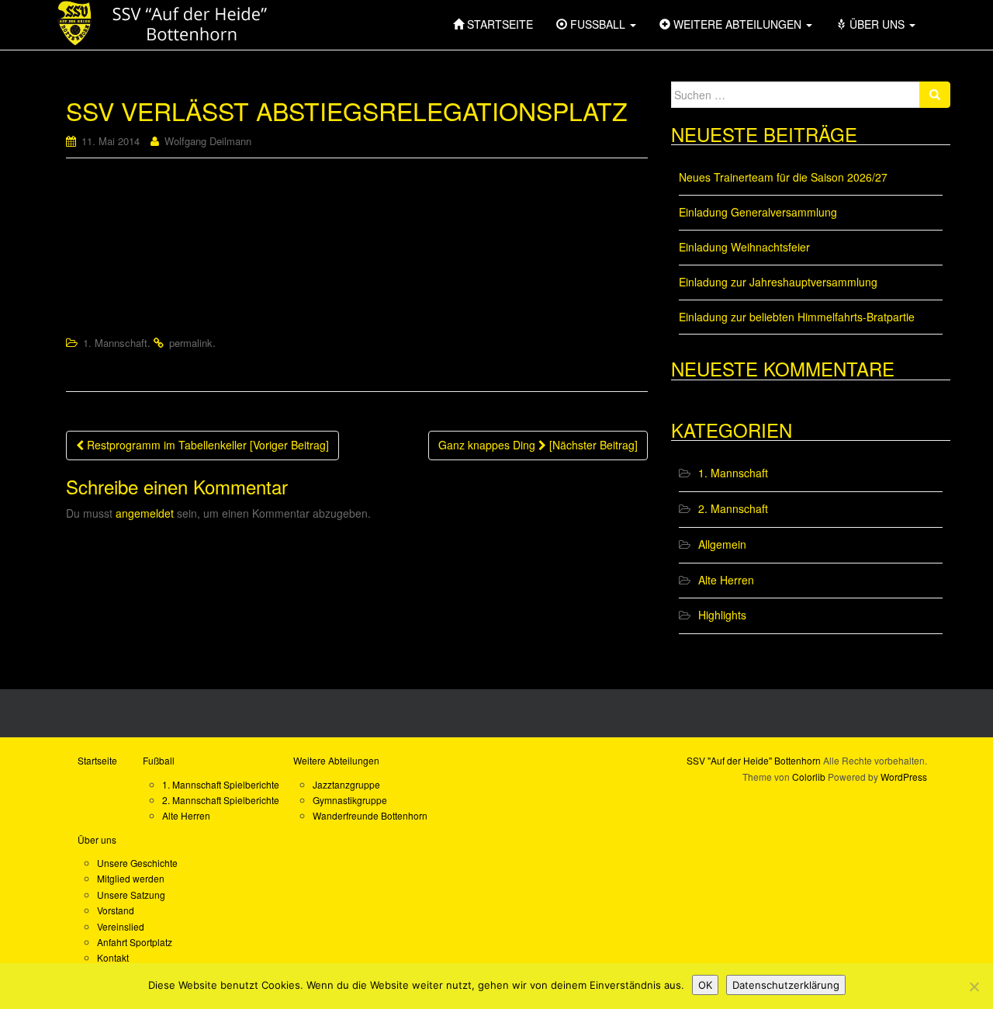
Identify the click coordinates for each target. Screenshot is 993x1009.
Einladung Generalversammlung (758, 212)
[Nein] (973, 986)
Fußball (159, 760)
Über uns (97, 839)
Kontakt (113, 957)
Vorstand (115, 910)
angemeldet (145, 513)
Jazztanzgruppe (346, 784)
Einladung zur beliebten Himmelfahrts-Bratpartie (797, 316)
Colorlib (808, 776)
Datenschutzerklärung (785, 985)
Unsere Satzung (131, 894)
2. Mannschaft (733, 508)
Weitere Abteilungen (336, 760)
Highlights (722, 614)
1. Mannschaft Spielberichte (220, 784)
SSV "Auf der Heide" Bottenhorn (754, 760)
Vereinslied (120, 926)
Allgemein (722, 544)
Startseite (97, 760)
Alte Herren (726, 580)
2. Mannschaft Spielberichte (220, 799)
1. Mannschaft (115, 342)
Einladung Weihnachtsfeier (744, 247)
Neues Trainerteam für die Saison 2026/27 (783, 177)
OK (705, 985)
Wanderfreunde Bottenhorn (370, 815)
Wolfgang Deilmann (207, 140)
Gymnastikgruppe (350, 799)
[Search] (934, 94)
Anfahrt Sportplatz (134, 941)
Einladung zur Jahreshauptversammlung (778, 282)
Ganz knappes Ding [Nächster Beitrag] (538, 444)
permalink (191, 342)
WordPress (904, 776)
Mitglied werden (130, 878)
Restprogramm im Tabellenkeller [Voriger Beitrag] (206, 444)
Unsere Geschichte (137, 862)
